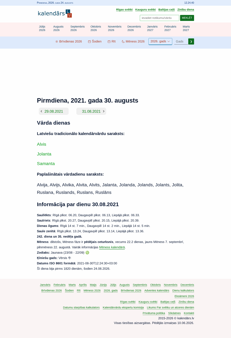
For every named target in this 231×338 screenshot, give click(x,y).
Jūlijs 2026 (42, 28)
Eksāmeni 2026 (184, 296)
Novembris (170, 284)
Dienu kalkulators (183, 290)
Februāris (60, 284)
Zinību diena (185, 9)
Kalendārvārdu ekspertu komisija (123, 307)
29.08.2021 (53, 111)
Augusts (124, 284)
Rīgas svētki (124, 9)
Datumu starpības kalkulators (81, 307)
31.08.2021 (91, 111)
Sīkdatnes (174, 313)
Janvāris (45, 284)
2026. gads (159, 41)
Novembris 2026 (114, 28)
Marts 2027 (186, 28)
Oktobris (155, 284)
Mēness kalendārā (112, 247)
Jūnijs (103, 284)
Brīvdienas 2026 (51, 290)
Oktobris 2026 (96, 28)
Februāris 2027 (170, 28)
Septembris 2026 (77, 28)
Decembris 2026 (134, 28)
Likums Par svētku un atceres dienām (170, 307)
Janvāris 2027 (152, 28)
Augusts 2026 (58, 28)
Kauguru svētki (145, 9)
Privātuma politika (154, 313)
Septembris (140, 284)
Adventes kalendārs (156, 290)
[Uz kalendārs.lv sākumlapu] (56, 14)
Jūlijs (113, 284)
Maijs (93, 284)
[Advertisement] (115, 71)
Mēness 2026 (92, 290)
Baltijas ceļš (166, 9)
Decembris (187, 284)
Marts (72, 284)
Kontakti (189, 313)
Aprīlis (83, 284)
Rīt (78, 290)
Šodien (69, 290)
